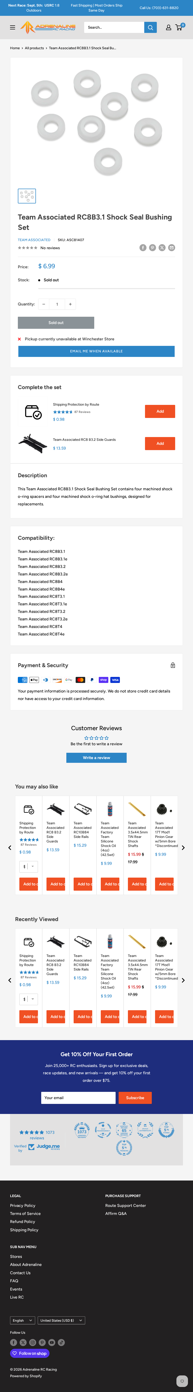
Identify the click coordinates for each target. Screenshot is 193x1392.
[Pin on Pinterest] (152, 247)
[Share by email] (171, 247)
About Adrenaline (26, 1264)
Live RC (17, 1297)
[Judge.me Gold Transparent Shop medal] (103, 1130)
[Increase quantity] (70, 304)
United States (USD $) (57, 1320)
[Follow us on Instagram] (32, 1342)
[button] (96, 351)
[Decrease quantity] (43, 304)
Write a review (96, 757)
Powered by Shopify (26, 1376)
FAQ (14, 1280)
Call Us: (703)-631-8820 (159, 8)
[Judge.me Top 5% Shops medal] (166, 1130)
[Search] (150, 27)
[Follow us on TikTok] (61, 1342)
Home (15, 48)
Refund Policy (22, 1221)
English (18, 1320)
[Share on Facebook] (143, 247)
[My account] (168, 27)
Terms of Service (25, 1213)
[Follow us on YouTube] (51, 1342)
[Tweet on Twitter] (162, 247)
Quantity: (26, 304)
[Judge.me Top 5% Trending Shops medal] (124, 1148)
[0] (179, 27)
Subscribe (135, 1097)
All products (34, 48)
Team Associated (34, 240)
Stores (16, 1256)
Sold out (56, 322)
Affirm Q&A (116, 1213)
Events (16, 1289)
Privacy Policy (22, 1205)
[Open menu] (12, 27)
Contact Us (20, 1272)
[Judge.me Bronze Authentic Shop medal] (145, 1130)
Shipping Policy (24, 1229)
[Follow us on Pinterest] (42, 1342)
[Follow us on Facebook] (13, 1342)
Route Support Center (125, 1205)
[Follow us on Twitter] (23, 1342)
